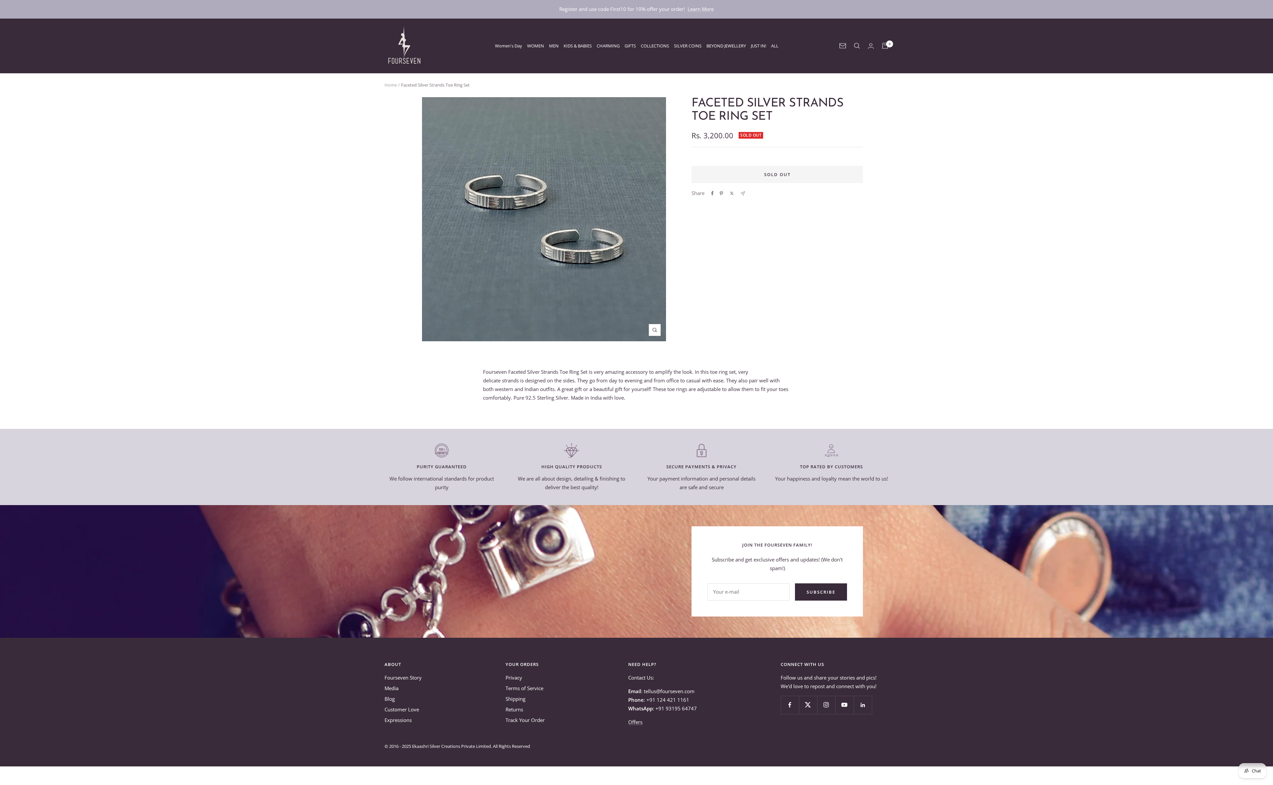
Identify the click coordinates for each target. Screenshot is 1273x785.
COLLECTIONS (655, 46)
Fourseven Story (403, 677)
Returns (514, 709)
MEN (554, 46)
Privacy (514, 677)
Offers (635, 722)
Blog (390, 698)
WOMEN (535, 46)
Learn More (701, 9)
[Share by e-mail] (743, 193)
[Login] (871, 46)
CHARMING (608, 46)
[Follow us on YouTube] (844, 705)
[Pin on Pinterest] (721, 193)
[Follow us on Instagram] (826, 705)
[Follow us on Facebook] (790, 705)
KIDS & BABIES (578, 46)
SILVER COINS (687, 46)
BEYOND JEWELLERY (726, 46)
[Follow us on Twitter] (808, 705)
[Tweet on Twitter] (732, 193)
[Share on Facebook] (712, 193)
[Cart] (885, 46)
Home (391, 85)
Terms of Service (524, 688)
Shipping (515, 698)
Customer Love (402, 709)
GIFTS (630, 46)
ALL (774, 46)
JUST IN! (758, 46)
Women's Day (508, 46)
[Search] (857, 46)
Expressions (398, 720)
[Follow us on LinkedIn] (863, 705)
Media (391, 688)
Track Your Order (525, 720)
